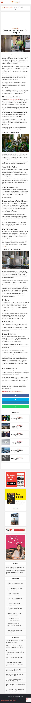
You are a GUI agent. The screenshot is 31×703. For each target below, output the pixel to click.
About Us (3, 699)
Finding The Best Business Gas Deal (17, 419)
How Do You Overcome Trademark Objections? (17, 435)
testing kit (4, 246)
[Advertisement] (15, 19)
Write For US (13, 700)
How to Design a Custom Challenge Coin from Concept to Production (15, 690)
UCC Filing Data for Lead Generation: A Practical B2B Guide (15, 641)
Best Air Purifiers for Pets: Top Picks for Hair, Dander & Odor (14, 675)
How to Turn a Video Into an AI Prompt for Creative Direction (13, 670)
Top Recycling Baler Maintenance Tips (12, 391)
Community (9, 7)
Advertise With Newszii (18, 699)
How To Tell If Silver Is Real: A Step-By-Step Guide (17, 443)
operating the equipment (13, 99)
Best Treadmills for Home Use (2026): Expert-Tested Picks (15, 685)
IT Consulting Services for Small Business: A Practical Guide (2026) (14, 646)
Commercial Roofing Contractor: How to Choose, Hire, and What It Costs (14, 664)
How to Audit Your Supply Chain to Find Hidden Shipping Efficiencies (14, 680)
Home (3, 7)
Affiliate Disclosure (5, 700)
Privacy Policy (9, 699)
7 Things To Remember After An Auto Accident (17, 459)
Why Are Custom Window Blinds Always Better (17, 451)
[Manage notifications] (27, 699)
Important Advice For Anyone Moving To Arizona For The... (17, 427)
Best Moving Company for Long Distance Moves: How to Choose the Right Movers (15, 652)
